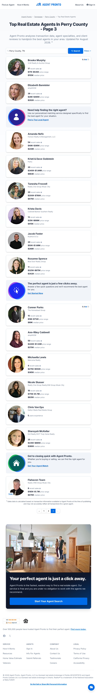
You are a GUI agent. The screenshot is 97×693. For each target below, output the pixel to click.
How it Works (23, 5)
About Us (79, 5)
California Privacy (81, 658)
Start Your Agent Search (48, 601)
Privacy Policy (79, 648)
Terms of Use (79, 653)
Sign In (92, 5)
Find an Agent (8, 5)
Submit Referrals (33, 658)
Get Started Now (35, 293)
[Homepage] (48, 4)
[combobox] (36, 51)
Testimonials (55, 658)
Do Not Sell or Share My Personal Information (48, 684)
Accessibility (79, 663)
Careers (53, 663)
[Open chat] (91, 687)
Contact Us (55, 653)
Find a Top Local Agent (38, 120)
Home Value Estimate (12, 658)
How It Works (9, 648)
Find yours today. (78, 629)
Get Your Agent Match (38, 466)
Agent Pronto (26, 17)
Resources (7, 653)
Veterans (7, 663)
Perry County (50, 17)
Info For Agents (33, 653)
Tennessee (38, 17)
